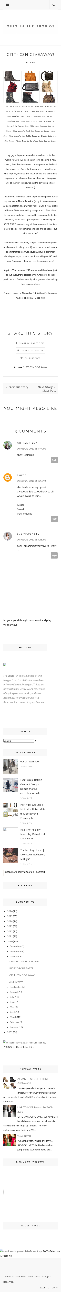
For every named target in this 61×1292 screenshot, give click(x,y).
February (14, 1022)
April (12, 1012)
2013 (10, 926)
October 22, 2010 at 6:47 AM (31, 448)
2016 (10, 911)
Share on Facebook (31, 343)
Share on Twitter (33, 350)
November (15, 951)
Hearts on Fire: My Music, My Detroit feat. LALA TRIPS (33, 834)
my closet (25, 871)
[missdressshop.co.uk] (15, 1042)
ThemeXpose (33, 1276)
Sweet (21, 475)
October (14, 956)
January (14, 1027)
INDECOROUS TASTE (21, 968)
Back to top (47, 1287)
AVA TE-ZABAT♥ (28, 534)
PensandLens (24, 513)
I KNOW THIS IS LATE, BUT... (25, 961)
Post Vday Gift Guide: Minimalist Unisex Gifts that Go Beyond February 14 (32, 811)
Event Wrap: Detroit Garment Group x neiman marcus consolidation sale (31, 786)
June (12, 1002)
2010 (10, 941)
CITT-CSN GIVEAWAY (35, 367)
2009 (10, 1032)
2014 (10, 921)
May (12, 1006)
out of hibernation (30, 761)
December (15, 946)
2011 (10, 936)
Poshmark (40, 871)
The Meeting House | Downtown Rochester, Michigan (32, 854)
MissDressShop (37, 1042)
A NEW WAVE (16, 981)
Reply (54, 460)
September (16, 986)
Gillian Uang (27, 443)
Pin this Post (33, 358)
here (37, 284)
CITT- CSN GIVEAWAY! (22, 975)
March (13, 1017)
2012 (10, 931)
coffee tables (50, 210)
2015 (10, 916)
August (14, 992)
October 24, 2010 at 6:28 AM (31, 539)
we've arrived (24, 1135)
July (12, 996)
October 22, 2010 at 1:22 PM (31, 480)
